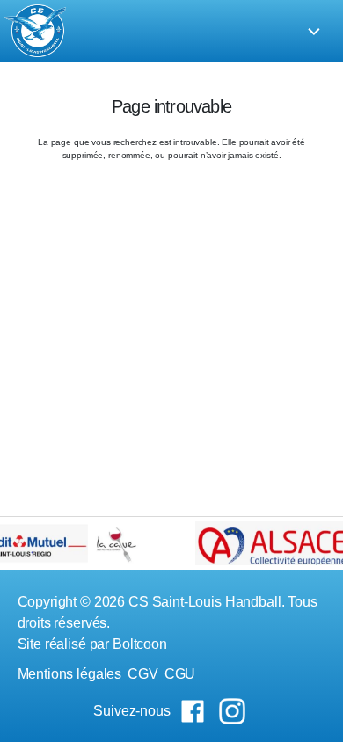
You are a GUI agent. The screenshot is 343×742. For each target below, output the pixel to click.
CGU (180, 673)
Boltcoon (140, 644)
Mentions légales (70, 673)
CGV (143, 673)
